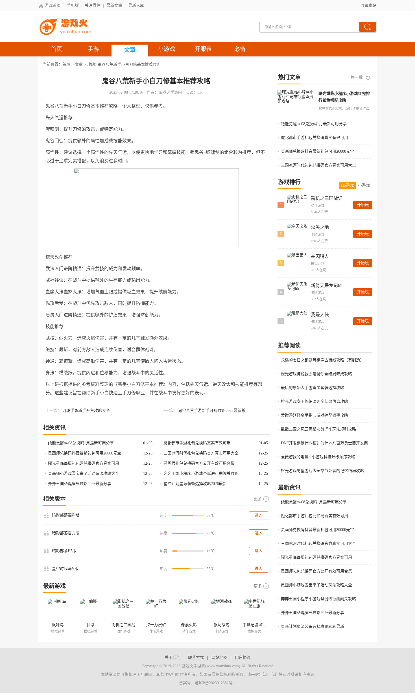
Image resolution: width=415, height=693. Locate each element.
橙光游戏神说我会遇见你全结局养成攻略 (316, 374)
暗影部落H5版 (64, 551)
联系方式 (196, 657)
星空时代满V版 (65, 569)
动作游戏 (317, 205)
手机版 (73, 5)
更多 (258, 499)
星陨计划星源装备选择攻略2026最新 (195, 484)
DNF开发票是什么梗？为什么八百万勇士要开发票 (324, 443)
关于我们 (172, 657)
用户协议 (243, 657)
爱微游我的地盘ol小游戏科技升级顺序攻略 (318, 457)
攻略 (91, 64)
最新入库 (136, 5)
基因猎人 (320, 256)
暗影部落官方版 (66, 533)
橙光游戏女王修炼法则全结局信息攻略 (314, 401)
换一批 (357, 77)
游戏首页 (53, 5)
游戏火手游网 (170, 92)
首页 (66, 64)
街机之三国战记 (326, 198)
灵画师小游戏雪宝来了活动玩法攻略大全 (83, 473)
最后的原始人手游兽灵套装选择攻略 (312, 388)
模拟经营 (317, 264)
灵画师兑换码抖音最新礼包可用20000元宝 (84, 453)
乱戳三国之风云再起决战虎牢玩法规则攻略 (318, 429)
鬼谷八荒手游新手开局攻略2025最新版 (211, 410)
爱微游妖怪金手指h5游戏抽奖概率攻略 (314, 415)
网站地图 (219, 657)
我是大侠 (320, 314)
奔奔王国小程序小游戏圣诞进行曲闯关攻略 (201, 473)
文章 (79, 64)
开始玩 (363, 205)
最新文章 (114, 5)
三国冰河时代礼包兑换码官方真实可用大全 (201, 453)
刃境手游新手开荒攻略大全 (86, 410)
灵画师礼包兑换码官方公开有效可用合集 (199, 463)
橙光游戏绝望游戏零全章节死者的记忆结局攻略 (322, 471)
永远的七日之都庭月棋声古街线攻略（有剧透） (322, 360)
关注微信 (93, 5)
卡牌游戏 (317, 235)
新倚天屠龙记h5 (326, 285)
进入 (259, 515)
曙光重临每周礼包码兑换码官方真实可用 (83, 463)
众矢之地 (320, 227)
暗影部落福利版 (66, 515)
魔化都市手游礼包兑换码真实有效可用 (197, 443)
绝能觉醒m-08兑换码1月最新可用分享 (81, 443)
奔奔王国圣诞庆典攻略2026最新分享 (79, 484)
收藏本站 (368, 5)
